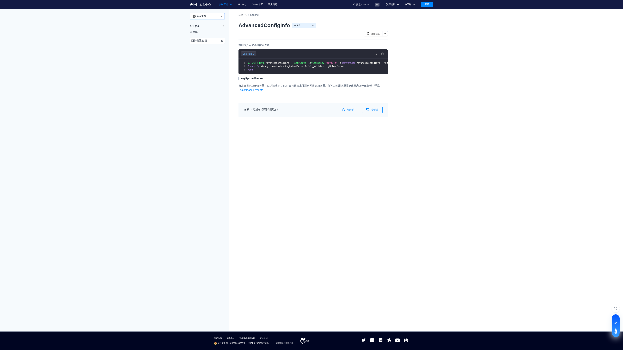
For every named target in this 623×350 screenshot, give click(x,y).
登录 (427, 4)
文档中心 (205, 4)
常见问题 (272, 4)
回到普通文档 (199, 40)
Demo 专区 (257, 4)
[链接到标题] (265, 78)
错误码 (194, 32)
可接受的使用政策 (247, 338)
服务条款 (231, 338)
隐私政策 (218, 338)
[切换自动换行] (375, 54)
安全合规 (264, 338)
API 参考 (195, 26)
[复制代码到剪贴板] (382, 54)
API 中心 (242, 4)
